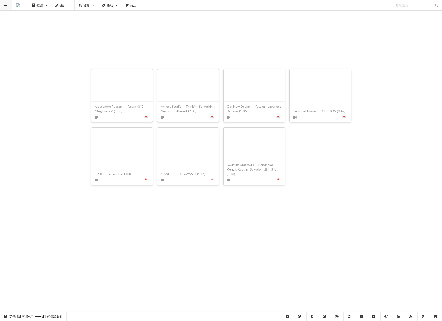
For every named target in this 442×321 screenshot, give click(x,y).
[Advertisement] (221, 32)
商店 (133, 5)
